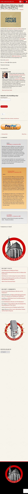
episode (7, 60)
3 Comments (21, 9)
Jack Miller (9, 214)
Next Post (24, 134)
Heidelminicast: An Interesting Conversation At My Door (14, 275)
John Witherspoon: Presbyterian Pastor (10, 270)
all (5, 62)
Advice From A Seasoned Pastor (8, 281)
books (20, 77)
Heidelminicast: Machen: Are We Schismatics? (14, 301)
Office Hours (7, 118)
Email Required (4, 97)
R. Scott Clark (6, 9)
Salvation (11, 118)
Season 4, (16, 56)
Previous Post (4, 134)
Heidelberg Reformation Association (17, 74)
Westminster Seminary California (15, 28)
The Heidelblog (7, 1)
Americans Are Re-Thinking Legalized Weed (14, 307)
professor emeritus (19, 79)
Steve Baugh (22, 38)
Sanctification (16, 118)
